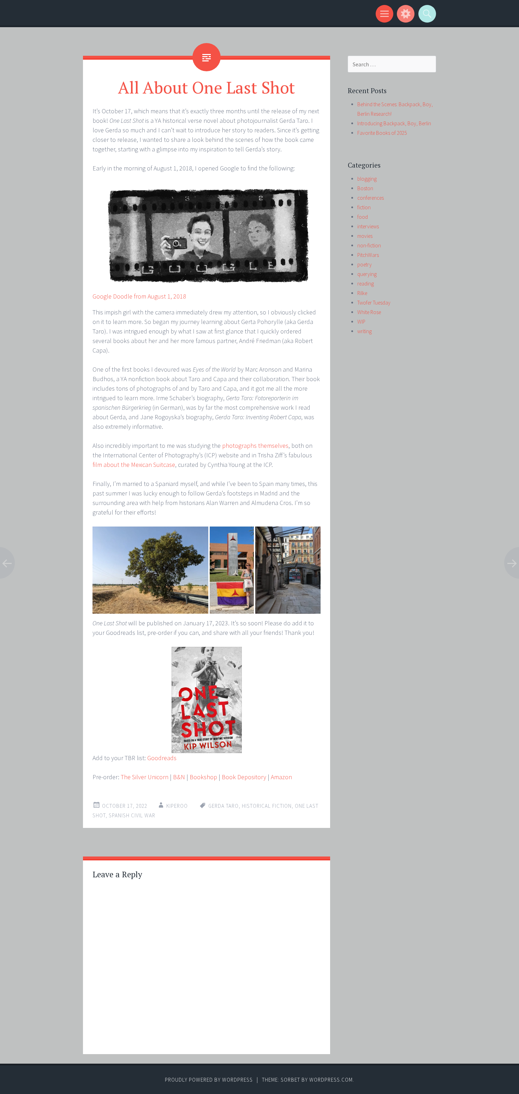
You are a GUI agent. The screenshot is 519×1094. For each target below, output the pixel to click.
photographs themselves (255, 445)
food (362, 217)
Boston (365, 188)
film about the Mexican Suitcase (134, 465)
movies (364, 236)
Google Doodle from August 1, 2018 (139, 296)
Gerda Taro (223, 806)
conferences (370, 197)
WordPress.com (331, 1079)
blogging (367, 178)
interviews (368, 226)
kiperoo (177, 806)
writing (364, 331)
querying (367, 274)
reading (365, 283)
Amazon (281, 777)
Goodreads (162, 758)
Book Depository (244, 777)
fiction (364, 207)
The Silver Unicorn (144, 777)
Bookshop (203, 777)
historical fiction (267, 806)
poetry (364, 264)
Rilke (362, 293)
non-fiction (369, 245)
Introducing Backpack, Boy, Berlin (394, 123)
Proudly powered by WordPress (209, 1079)
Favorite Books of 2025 (382, 133)
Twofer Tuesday (373, 302)
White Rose (369, 312)
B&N (179, 777)
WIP (361, 321)
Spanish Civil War (132, 815)
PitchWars (368, 255)
